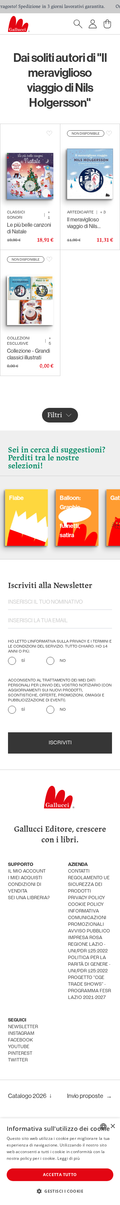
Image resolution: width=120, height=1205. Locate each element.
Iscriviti (60, 743)
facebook (20, 1040)
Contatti (79, 871)
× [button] (112, 1126)
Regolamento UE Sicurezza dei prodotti (89, 885)
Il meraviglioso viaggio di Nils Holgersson (83, 223)
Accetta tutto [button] (60, 1174)
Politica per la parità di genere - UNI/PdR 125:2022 (89, 964)
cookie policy (86, 904)
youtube (18, 1046)
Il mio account (27, 871)
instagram (21, 1033)
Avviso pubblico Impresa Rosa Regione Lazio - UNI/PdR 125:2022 (89, 941)
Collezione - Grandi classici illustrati (28, 354)
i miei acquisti (25, 878)
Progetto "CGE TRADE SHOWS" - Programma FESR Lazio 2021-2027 (89, 987)
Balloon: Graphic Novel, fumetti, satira (57, 516)
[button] (60, 1191)
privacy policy (86, 898)
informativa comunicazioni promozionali (87, 918)
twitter (18, 1060)
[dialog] (60, 1161)
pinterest (20, 1053)
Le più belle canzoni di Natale (29, 228)
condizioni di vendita (24, 888)
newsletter (23, 1026)
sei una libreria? (29, 898)
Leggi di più (68, 1158)
